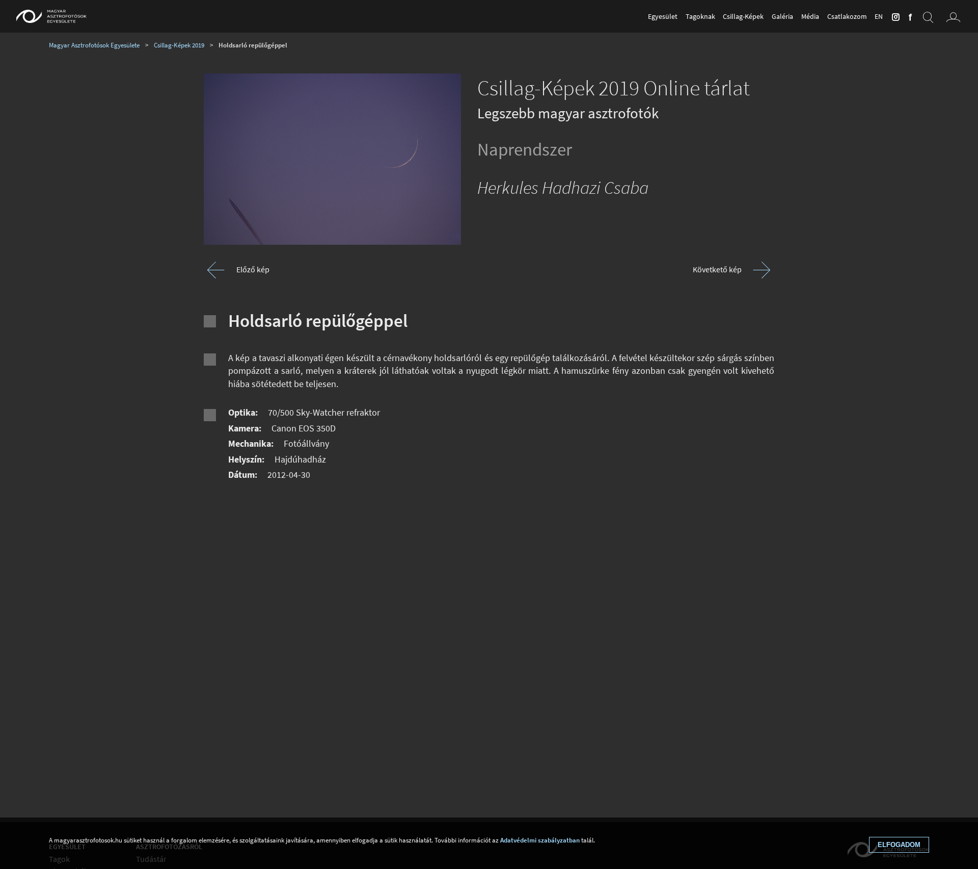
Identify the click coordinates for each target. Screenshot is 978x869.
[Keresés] (928, 16)
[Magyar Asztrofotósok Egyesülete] (51, 16)
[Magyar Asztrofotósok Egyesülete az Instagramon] (894, 16)
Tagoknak (700, 16)
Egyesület (662, 16)
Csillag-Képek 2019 (179, 45)
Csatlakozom (847, 16)
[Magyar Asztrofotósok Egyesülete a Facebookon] (908, 16)
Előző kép (252, 269)
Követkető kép (717, 269)
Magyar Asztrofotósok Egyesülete (94, 45)
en (879, 16)
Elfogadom (899, 845)
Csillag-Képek (743, 16)
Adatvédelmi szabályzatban (540, 840)
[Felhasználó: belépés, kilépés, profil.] (953, 16)
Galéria (782, 16)
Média (810, 16)
